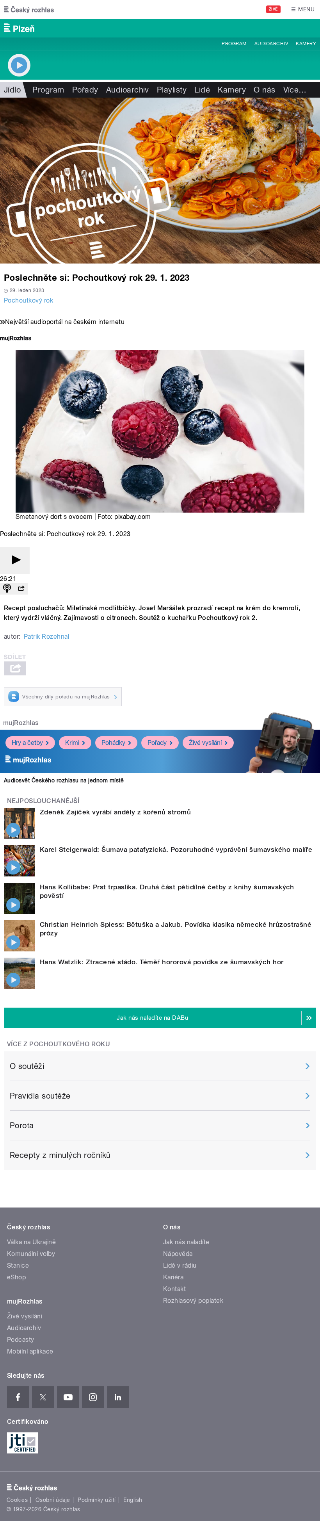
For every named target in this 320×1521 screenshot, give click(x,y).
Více (295, 89)
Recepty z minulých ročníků (60, 1155)
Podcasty (20, 1339)
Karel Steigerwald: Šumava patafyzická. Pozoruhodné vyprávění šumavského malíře (176, 849)
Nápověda (178, 1253)
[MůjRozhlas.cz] (15, 339)
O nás (264, 89)
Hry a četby (27, 742)
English (132, 1500)
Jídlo (12, 89)
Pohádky (113, 742)
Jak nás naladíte (186, 1242)
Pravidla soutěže (40, 1096)
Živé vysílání (205, 742)
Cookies (17, 1500)
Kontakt (174, 1289)
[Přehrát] (15, 560)
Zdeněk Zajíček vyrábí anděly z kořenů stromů (115, 812)
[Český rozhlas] (29, 9)
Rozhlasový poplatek (193, 1300)
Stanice (18, 1265)
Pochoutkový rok (28, 300)
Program (234, 43)
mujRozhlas (21, 723)
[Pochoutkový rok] (160, 181)
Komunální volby (31, 1253)
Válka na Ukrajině (31, 1242)
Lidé (202, 89)
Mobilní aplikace (30, 1351)
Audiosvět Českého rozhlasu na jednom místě (64, 780)
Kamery (306, 43)
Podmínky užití (97, 1500)
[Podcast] (7, 589)
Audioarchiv (271, 43)
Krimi (72, 742)
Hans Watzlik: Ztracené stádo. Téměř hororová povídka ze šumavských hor (162, 962)
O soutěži (27, 1066)
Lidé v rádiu (180, 1265)
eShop (16, 1277)
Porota (22, 1125)
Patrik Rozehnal (46, 636)
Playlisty (172, 89)
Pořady (85, 89)
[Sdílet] (21, 589)
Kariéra (173, 1277)
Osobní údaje (53, 1500)
